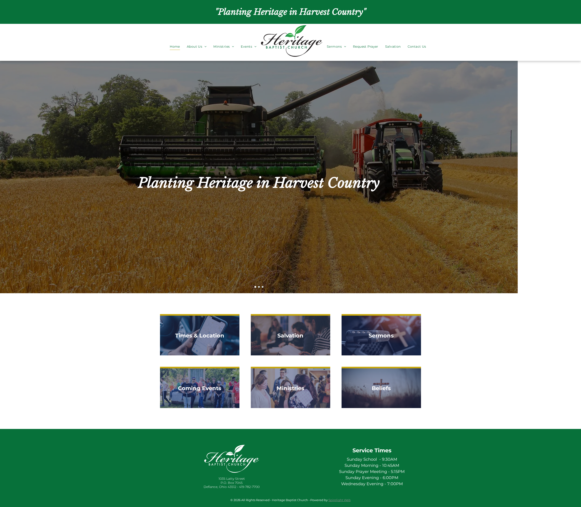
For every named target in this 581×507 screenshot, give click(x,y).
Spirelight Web (339, 500)
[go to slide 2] (259, 287)
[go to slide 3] (262, 287)
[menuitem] (174, 41)
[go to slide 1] (255, 287)
